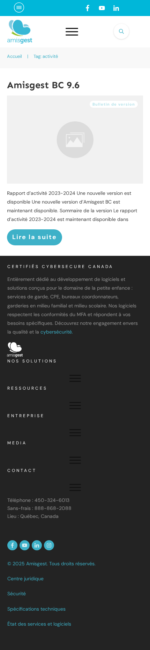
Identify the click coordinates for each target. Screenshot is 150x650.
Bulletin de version (113, 104)
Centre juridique (25, 578)
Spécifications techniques (36, 609)
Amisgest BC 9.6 (43, 85)
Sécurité (16, 593)
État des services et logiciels (39, 624)
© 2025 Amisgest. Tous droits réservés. (51, 563)
